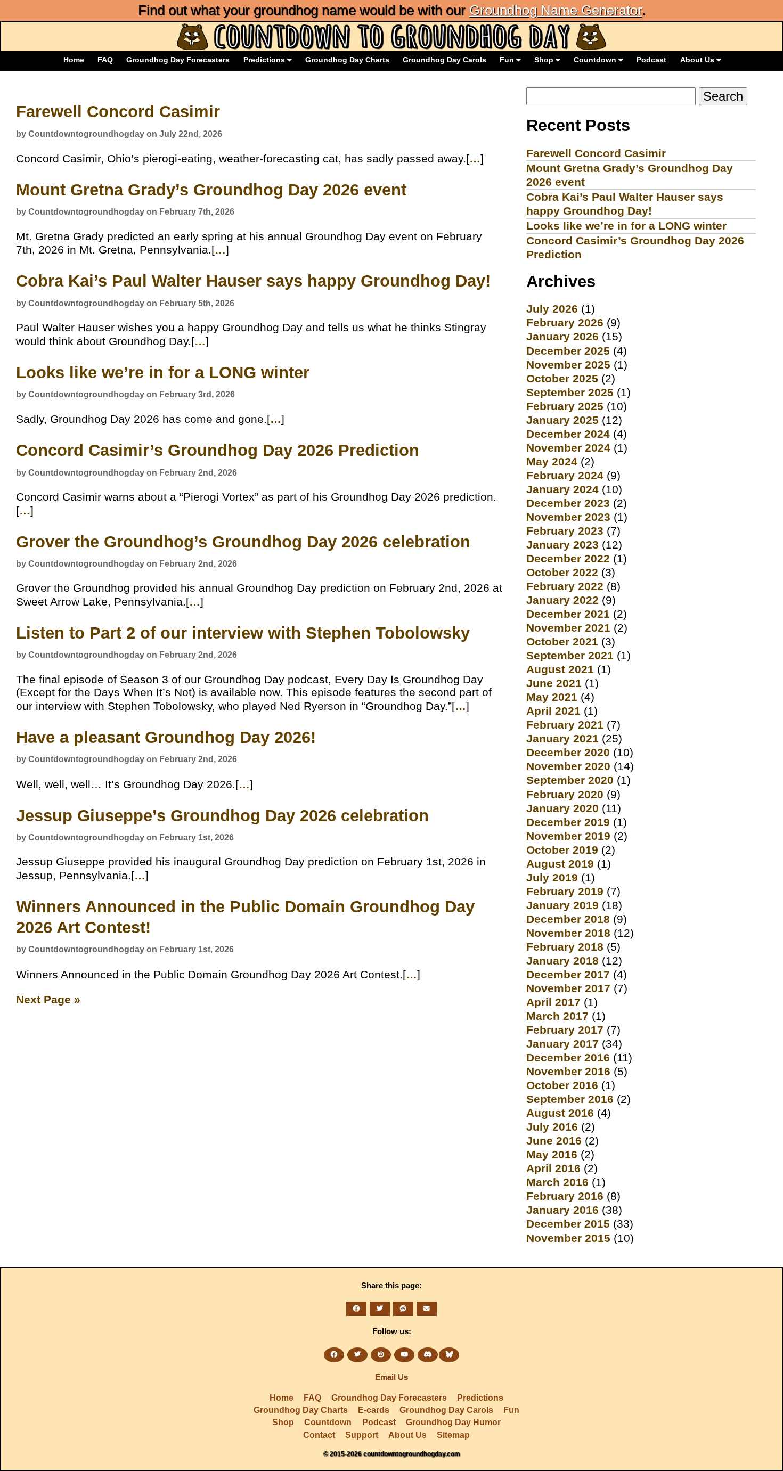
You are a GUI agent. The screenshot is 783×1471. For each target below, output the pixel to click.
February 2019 (564, 891)
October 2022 (562, 572)
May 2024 (551, 461)
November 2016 (568, 1071)
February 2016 (564, 1196)
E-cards (373, 1410)
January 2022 (562, 600)
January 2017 (562, 1043)
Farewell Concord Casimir (118, 111)
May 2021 (551, 697)
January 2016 (562, 1210)
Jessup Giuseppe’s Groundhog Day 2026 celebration (222, 815)
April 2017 (553, 1002)
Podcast (651, 59)
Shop (545, 59)
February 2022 (564, 586)
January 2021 (562, 738)
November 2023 (568, 517)
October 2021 (562, 641)
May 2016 (551, 1154)
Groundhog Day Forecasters (178, 59)
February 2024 (564, 475)
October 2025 (562, 378)
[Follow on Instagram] (381, 1354)
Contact (319, 1435)
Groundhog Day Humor (453, 1422)
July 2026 (552, 309)
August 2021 (560, 669)
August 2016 (560, 1113)
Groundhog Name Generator (555, 10)
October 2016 (562, 1085)
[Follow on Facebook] (334, 1354)
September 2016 (570, 1099)
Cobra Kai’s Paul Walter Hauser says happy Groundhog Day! (253, 281)
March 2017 (557, 1016)
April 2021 (553, 711)
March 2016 (557, 1182)
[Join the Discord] (428, 1354)
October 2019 (562, 850)
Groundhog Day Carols (444, 59)
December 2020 (568, 752)
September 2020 (570, 780)
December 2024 (568, 434)
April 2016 (553, 1168)
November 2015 (568, 1238)
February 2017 (564, 1030)
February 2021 (564, 724)
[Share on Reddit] (403, 1309)
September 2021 (570, 655)
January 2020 (562, 808)
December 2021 (568, 614)
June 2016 (554, 1140)
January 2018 (562, 960)
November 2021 (568, 628)
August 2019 (560, 863)
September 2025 (570, 392)
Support (361, 1435)
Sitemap (453, 1435)
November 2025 (568, 364)
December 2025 (568, 351)
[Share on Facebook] (356, 1309)
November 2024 (568, 448)
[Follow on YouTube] (404, 1354)
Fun (508, 59)
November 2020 (568, 766)
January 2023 (562, 544)
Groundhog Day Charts (347, 59)
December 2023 (568, 503)
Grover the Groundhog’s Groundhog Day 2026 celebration (243, 542)
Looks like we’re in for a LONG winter (162, 372)
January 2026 (562, 336)
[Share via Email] (427, 1309)
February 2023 (564, 531)
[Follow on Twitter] (357, 1354)
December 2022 (568, 558)
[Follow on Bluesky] (449, 1354)
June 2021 (554, 683)
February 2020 (564, 794)
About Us (698, 59)
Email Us (391, 1377)
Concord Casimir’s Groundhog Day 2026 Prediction (217, 450)
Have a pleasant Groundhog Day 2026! (166, 737)
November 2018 (568, 933)
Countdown (596, 59)
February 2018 (564, 947)
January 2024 (562, 489)
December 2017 (568, 974)
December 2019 (568, 822)
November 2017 (568, 988)
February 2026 (564, 322)
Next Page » (48, 999)
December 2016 (568, 1057)
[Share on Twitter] (380, 1309)
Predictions (265, 59)
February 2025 (564, 406)
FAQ (105, 59)
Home (73, 59)
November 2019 (568, 836)
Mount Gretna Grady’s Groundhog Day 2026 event (211, 190)
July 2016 (552, 1127)
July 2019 (552, 877)
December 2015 (568, 1223)
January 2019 (562, 905)
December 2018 (568, 919)
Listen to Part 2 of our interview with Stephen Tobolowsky (243, 633)
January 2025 (562, 420)
